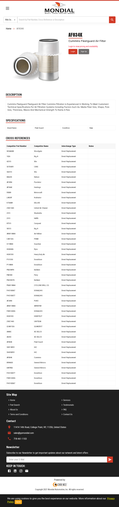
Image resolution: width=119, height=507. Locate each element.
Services (66, 400)
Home (8, 28)
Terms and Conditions (19, 414)
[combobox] (63, 19)
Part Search (15, 405)
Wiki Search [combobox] (10, 20)
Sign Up (84, 51)
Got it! (18, 502)
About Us (14, 409)
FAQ (64, 409)
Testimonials (68, 405)
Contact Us (67, 414)
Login (73, 51)
